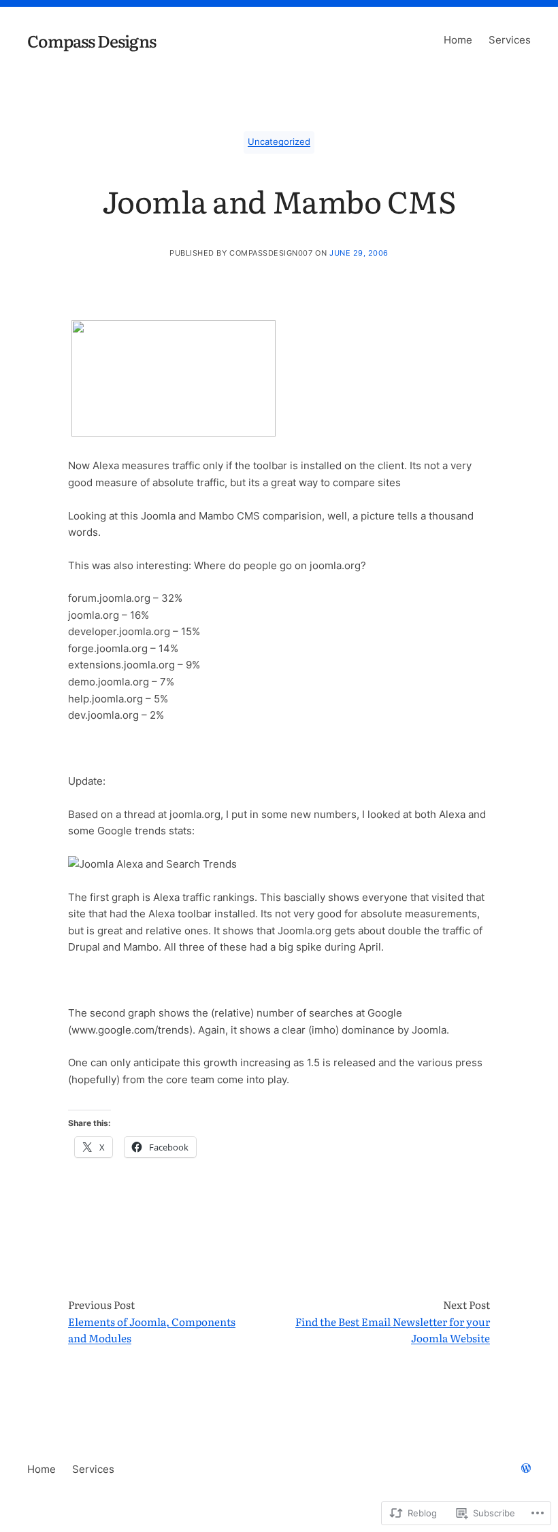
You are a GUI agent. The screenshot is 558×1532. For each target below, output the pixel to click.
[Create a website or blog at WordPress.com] (526, 1469)
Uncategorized (279, 142)
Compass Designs (91, 40)
